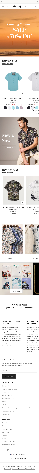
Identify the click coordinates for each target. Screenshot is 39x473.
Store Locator (6, 432)
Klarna (4, 401)
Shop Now (19, 43)
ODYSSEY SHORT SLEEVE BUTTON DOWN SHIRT (13, 99)
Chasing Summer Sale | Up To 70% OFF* (19, 1)
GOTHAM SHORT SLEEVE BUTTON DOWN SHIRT (13, 208)
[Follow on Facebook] (3, 450)
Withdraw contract (8, 444)
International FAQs (8, 398)
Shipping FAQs (7, 395)
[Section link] (19, 32)
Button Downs (12, 258)
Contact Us (5, 386)
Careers (4, 435)
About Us (5, 423)
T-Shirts (16, 291)
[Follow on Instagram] (8, 450)
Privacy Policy (6, 414)
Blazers (35, 258)
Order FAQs (6, 392)
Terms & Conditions (8, 441)
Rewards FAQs (7, 429)
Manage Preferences (8, 411)
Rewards (5, 426)
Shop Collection (7, 63)
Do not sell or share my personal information (16, 408)
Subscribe (9, 376)
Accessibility (6, 438)
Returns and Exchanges (9, 389)
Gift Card (5, 405)
